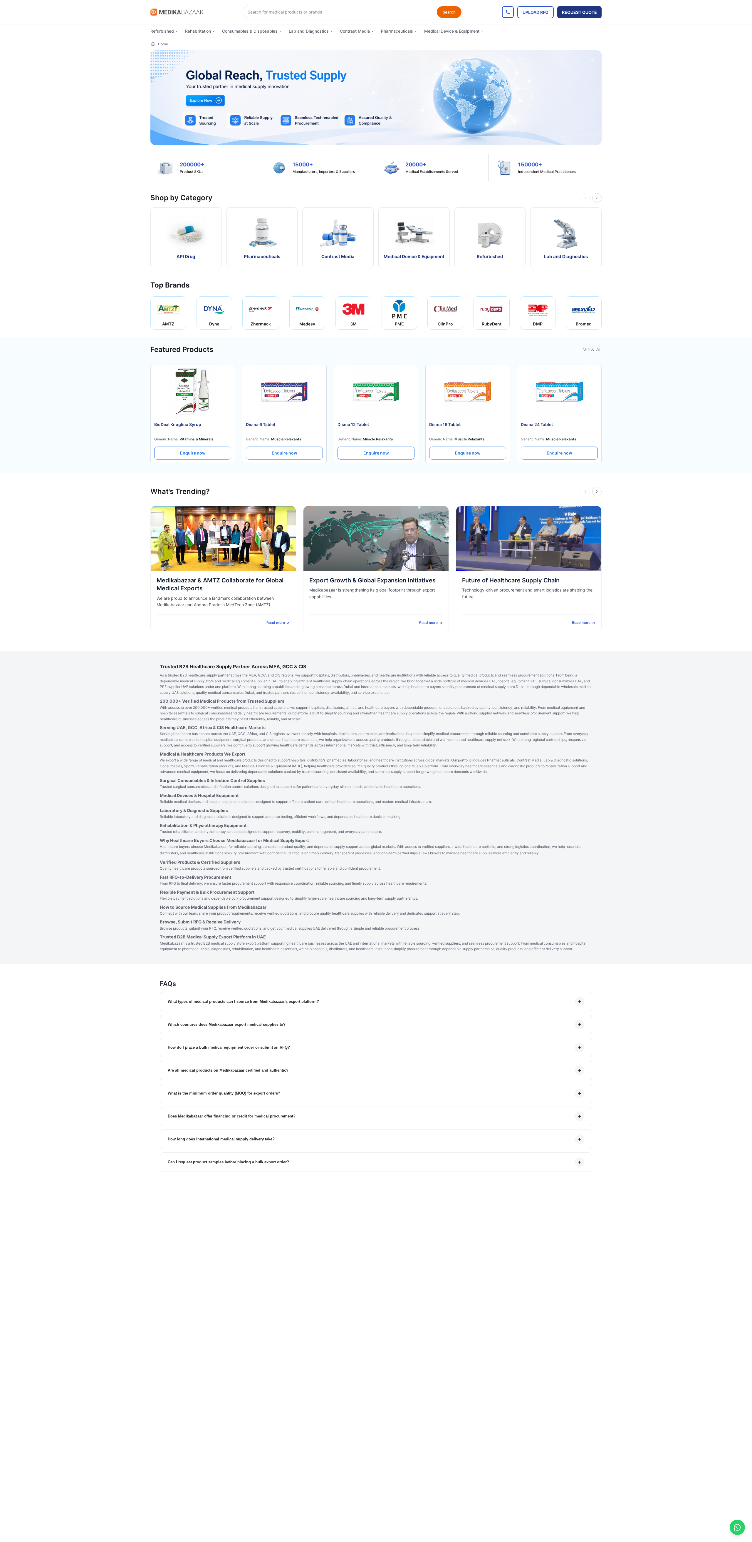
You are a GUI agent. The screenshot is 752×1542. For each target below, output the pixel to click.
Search (449, 12)
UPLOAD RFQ (535, 12)
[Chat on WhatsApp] (737, 1527)
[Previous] (585, 198)
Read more (275, 622)
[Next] (597, 198)
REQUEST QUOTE (579, 12)
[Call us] (508, 12)
